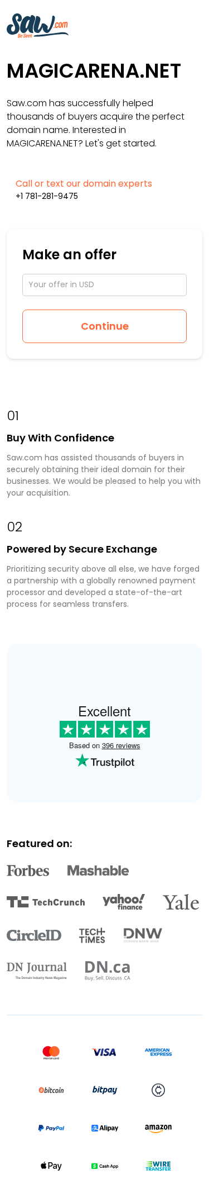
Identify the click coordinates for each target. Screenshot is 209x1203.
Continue (105, 326)
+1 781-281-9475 (47, 196)
